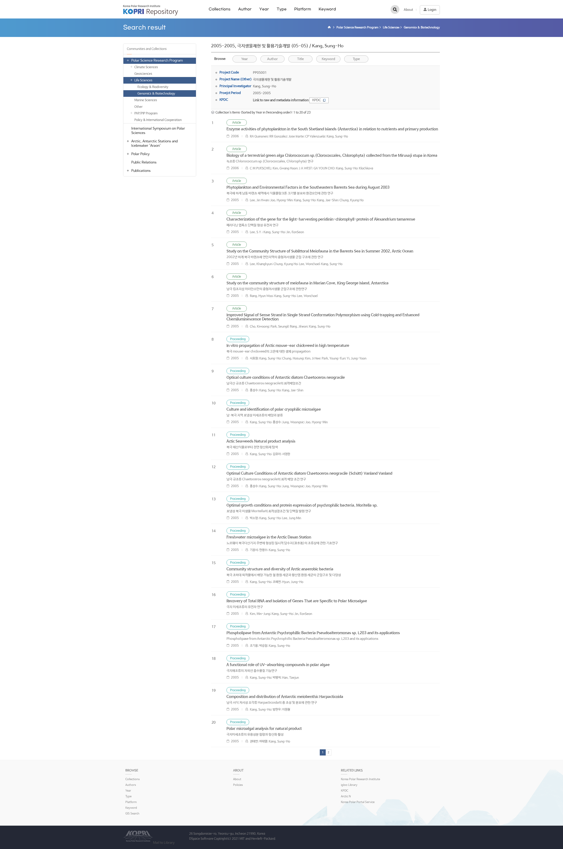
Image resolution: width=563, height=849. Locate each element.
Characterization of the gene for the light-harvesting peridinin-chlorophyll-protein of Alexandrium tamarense (321, 219)
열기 (128, 60)
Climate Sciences (146, 67)
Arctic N (346, 796)
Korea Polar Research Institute (360, 779)
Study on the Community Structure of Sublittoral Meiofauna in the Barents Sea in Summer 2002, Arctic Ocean (320, 251)
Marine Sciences (145, 100)
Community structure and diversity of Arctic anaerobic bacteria (280, 569)
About (408, 10)
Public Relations (144, 162)
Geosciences (143, 73)
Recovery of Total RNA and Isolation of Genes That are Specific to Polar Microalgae (297, 601)
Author (245, 9)
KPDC (316, 100)
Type (282, 9)
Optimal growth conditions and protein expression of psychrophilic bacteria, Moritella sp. (302, 505)
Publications (141, 171)
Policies (238, 785)
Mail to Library (164, 843)
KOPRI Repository (150, 10)
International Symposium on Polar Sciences (158, 131)
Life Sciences (143, 80)
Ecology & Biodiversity (152, 87)
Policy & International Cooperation (158, 120)
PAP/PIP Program (145, 113)
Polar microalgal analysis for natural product (264, 729)
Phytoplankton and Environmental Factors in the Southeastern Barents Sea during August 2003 (308, 187)
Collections (219, 9)
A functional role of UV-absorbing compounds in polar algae (278, 665)
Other (138, 106)
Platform (302, 9)
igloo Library (349, 785)
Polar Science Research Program (157, 61)
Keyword (327, 9)
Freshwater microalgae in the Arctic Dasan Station (269, 537)
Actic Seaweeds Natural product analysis (261, 441)
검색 (395, 9)
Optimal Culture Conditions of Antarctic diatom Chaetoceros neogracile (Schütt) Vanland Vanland (309, 473)
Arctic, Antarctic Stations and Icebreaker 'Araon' (154, 143)
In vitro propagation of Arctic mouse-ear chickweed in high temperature (288, 346)
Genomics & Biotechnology (156, 93)
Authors (130, 785)
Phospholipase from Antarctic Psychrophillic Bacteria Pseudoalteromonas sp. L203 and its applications (313, 633)
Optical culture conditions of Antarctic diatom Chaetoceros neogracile (286, 378)
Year (264, 9)
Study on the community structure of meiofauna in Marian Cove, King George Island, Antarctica (308, 283)
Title (300, 59)
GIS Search (132, 813)
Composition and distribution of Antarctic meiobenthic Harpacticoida (285, 697)
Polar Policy (140, 154)
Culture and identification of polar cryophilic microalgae (274, 409)
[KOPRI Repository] (330, 27)
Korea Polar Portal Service (358, 802)
